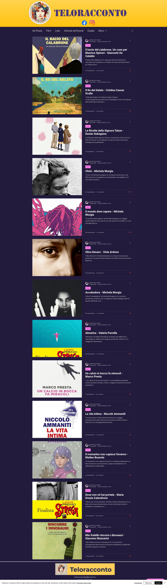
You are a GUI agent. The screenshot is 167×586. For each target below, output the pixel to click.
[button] (132, 31)
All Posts (37, 30)
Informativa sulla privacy (83, 583)
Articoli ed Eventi (74, 30)
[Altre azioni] (131, 40)
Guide (90, 30)
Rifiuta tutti (148, 583)
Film (48, 30)
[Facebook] (84, 22)
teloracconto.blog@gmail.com (85, 577)
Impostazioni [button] (138, 583)
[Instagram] (92, 22)
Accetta (158, 583)
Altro (101, 30)
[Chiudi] (165, 582)
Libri (57, 30)
